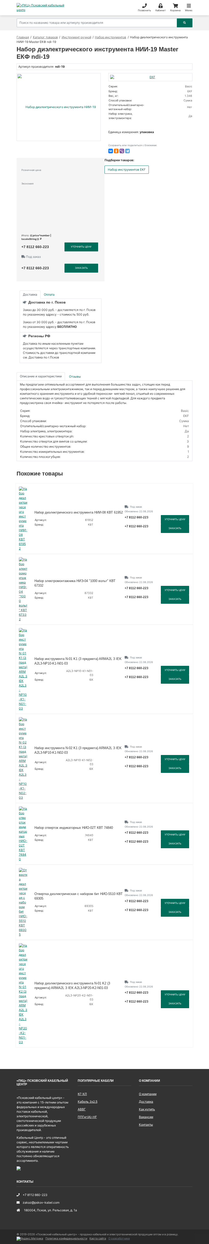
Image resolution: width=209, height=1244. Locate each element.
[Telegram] (127, 151)
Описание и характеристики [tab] (41, 376)
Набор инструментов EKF (127, 169)
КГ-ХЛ (82, 1094)
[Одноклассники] (116, 151)
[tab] (75, 376)
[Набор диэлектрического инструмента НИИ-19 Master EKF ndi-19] (59, 107)
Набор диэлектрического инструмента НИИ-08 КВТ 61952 (78, 512)
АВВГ (82, 1109)
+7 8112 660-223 (35, 247)
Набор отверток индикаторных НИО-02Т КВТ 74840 (73, 828)
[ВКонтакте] (110, 151)
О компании (147, 1094)
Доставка (146, 1101)
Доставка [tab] (30, 294)
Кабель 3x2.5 (87, 1101)
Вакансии (146, 1117)
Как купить (147, 1109)
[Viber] (122, 151)
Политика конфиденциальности (66, 1238)
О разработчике (119, 1238)
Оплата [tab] (49, 294)
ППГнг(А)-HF (87, 1117)
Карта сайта (97, 1238)
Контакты (146, 1124)
